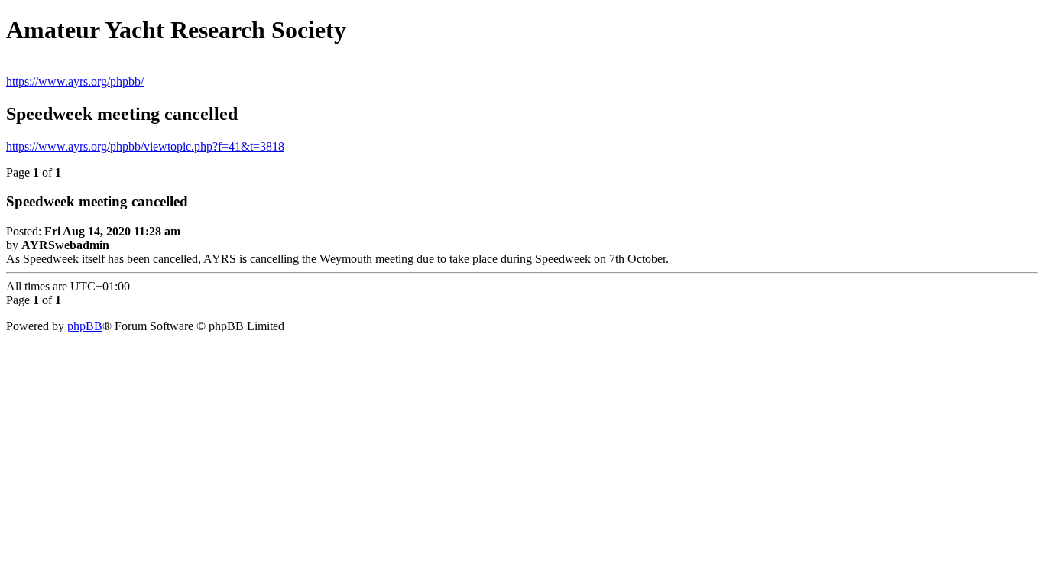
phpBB (84, 325)
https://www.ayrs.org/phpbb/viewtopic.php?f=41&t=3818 (145, 146)
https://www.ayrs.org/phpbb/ (75, 81)
